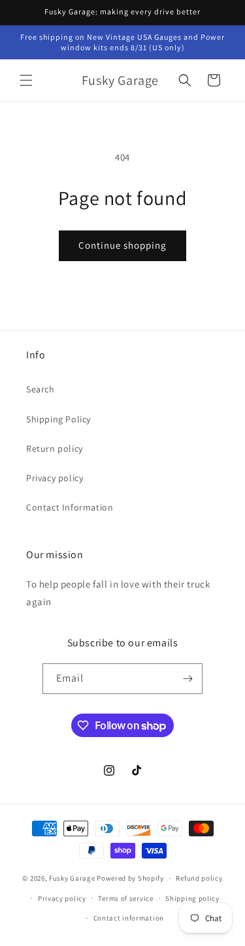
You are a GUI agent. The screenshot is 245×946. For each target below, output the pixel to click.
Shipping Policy (58, 419)
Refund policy (199, 878)
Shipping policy (192, 898)
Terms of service (125, 898)
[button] (26, 80)
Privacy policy (54, 478)
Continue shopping (122, 245)
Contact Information (69, 507)
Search (40, 389)
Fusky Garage (72, 878)
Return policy (54, 448)
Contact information (128, 917)
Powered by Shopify (130, 878)
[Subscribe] (187, 678)
